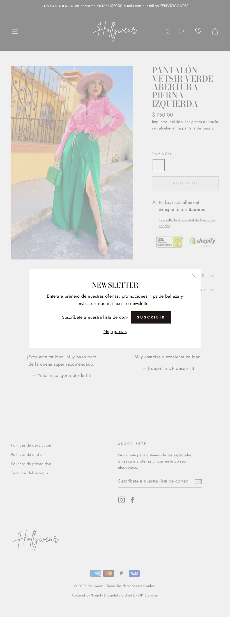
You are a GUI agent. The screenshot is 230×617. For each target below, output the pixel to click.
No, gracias (115, 331)
